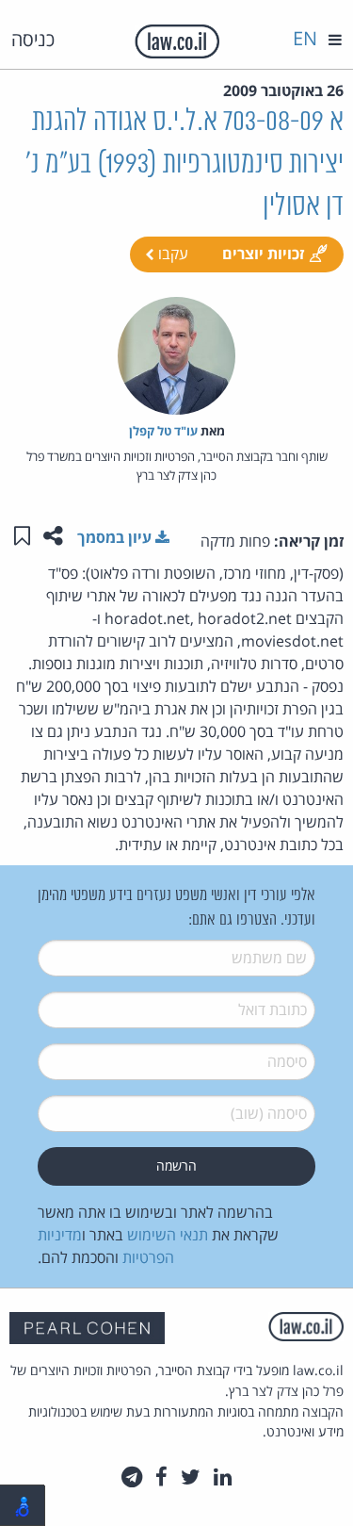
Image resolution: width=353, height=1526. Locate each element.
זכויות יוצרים (263, 253)
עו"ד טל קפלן (163, 430)
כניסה (33, 39)
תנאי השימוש (167, 1234)
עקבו (171, 253)
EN (305, 38)
